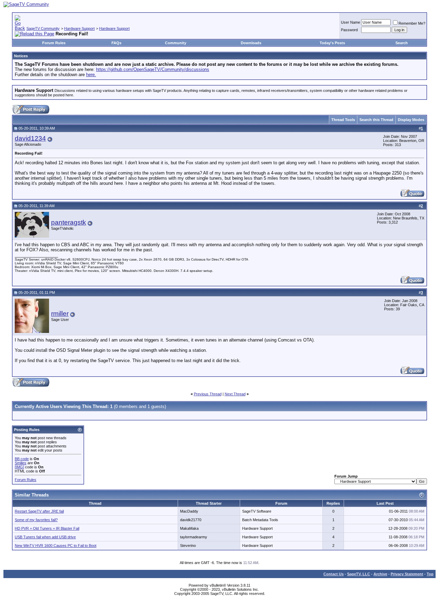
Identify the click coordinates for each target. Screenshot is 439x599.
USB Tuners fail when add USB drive (45, 537)
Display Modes (411, 120)
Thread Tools (343, 120)
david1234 (30, 138)
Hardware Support (79, 28)
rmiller (60, 313)
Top (430, 574)
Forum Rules (54, 43)
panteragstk (68, 222)
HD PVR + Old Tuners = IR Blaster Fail (47, 528)
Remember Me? (412, 23)
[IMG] (19, 467)
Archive (380, 574)
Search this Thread (376, 120)
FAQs (116, 43)
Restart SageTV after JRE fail (39, 511)
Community (175, 43)
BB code (22, 459)
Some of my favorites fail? (36, 520)
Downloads (251, 43)
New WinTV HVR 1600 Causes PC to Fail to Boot (55, 545)
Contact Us (333, 574)
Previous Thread (208, 394)
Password (349, 30)
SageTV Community (43, 28)
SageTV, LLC (358, 574)
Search (401, 43)
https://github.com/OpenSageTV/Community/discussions (152, 69)
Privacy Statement (407, 574)
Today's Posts (332, 43)
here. (91, 74)
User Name (350, 22)
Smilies (20, 463)
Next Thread (235, 394)
